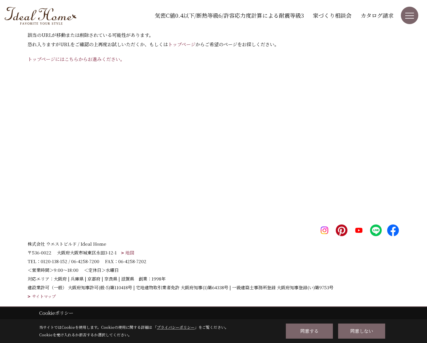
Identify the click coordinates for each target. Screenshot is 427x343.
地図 (129, 252)
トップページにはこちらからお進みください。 (76, 59)
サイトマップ (44, 296)
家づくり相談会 (332, 15)
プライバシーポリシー (176, 327)
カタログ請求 (377, 15)
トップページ (181, 44)
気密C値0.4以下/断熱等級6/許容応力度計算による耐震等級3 (229, 15)
